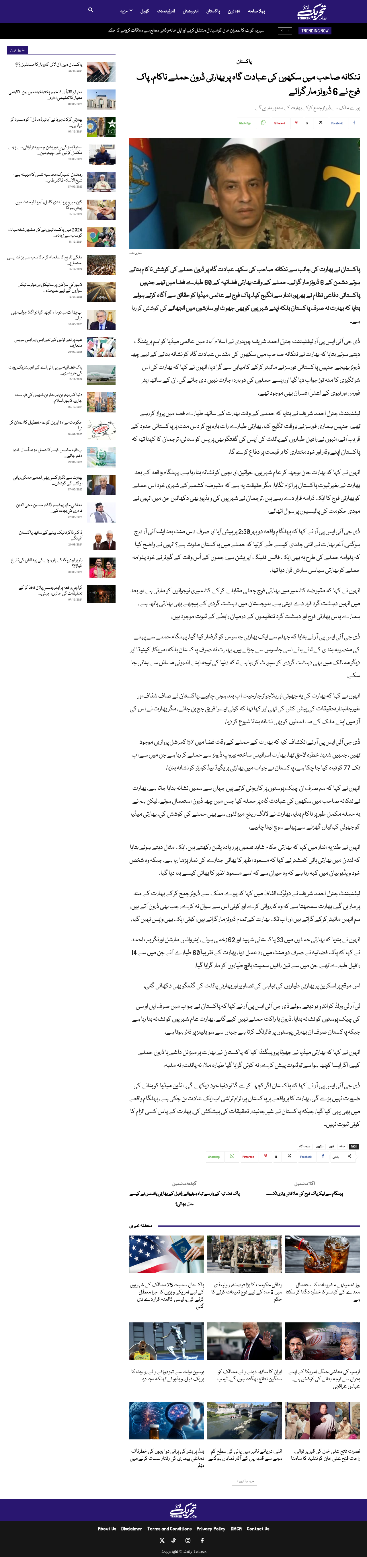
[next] (281, 30)
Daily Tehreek (195, 1551)
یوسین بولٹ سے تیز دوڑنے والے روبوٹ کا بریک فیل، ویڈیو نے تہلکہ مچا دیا (167, 1375)
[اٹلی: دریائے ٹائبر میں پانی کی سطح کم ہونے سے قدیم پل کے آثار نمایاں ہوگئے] (244, 1421)
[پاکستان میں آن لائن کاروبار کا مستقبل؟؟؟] (101, 72)
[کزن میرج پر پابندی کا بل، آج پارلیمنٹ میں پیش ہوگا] (101, 210)
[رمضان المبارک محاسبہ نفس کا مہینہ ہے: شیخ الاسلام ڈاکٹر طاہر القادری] (101, 182)
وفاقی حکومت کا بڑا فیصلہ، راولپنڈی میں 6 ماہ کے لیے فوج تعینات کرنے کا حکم (246, 1292)
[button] (91, 11)
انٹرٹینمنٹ (352, 1445)
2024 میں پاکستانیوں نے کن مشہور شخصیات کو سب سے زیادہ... (45, 233)
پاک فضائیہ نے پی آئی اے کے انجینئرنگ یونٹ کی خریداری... (45, 370)
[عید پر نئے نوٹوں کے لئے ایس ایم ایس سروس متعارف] (101, 347)
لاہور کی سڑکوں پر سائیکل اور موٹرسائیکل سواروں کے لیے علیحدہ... (50, 288)
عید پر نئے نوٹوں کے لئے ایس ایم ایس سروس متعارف (48, 343)
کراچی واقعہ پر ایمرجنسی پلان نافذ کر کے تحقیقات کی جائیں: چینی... (50, 590)
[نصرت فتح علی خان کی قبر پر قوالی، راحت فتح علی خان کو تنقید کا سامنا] (322, 1421)
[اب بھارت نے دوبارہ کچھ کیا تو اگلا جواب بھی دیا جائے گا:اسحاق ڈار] (101, 320)
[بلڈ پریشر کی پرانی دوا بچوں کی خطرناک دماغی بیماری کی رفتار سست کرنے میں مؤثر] (166, 1421)
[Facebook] (202, 1542)
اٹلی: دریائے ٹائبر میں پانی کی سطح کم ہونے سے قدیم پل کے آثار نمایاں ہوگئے (245, 1455)
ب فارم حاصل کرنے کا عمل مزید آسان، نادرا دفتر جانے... (47, 453)
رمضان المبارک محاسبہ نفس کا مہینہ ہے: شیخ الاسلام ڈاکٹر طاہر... (47, 178)
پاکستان (244, 62)
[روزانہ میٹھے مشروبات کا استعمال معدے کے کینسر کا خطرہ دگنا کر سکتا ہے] (322, 1254)
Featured (351, 1279)
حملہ (342, 1147)
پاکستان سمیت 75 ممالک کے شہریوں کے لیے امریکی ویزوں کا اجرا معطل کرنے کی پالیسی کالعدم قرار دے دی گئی (167, 1296)
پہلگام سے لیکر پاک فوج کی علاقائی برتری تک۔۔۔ (304, 1193)
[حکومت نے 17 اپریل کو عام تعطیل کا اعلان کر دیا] (101, 430)
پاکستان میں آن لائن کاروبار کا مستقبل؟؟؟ (48, 64)
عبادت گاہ (305, 1147)
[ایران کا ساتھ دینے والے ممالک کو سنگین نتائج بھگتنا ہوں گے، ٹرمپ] (244, 1341)
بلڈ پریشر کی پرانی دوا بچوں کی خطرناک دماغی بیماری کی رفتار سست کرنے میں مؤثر (167, 1458)
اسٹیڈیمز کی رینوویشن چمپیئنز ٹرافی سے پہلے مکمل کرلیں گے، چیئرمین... (45, 150)
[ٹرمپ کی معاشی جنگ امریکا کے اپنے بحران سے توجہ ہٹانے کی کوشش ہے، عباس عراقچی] (322, 1341)
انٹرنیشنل (196, 1279)
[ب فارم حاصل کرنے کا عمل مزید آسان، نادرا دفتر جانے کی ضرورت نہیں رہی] (101, 457)
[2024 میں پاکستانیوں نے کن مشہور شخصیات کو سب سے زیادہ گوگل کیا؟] (101, 237)
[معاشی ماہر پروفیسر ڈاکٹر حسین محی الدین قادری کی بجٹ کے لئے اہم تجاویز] (101, 512)
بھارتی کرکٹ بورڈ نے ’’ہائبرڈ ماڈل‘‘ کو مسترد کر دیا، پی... (46, 122)
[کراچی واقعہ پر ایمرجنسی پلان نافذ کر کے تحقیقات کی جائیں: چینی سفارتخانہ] (101, 594)
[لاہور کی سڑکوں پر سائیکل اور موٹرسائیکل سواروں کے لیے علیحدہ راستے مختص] (101, 292)
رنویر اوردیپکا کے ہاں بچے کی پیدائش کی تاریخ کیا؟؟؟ (46, 563)
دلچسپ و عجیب (193, 1366)
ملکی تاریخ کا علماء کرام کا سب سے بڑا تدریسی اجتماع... (44, 260)
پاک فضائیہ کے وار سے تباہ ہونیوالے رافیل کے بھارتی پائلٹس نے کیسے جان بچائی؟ (185, 1199)
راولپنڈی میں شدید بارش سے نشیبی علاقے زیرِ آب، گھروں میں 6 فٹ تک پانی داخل (199, 30)
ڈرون (331, 1147)
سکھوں (319, 1147)
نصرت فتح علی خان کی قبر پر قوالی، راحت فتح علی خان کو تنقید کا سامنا (325, 1455)
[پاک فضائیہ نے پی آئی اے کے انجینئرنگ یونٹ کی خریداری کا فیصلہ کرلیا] (101, 375)
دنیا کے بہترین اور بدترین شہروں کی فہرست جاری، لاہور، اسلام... (48, 398)
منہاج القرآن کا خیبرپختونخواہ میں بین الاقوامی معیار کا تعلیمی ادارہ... (45, 95)
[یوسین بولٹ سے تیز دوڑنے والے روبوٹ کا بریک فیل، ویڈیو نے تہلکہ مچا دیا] (166, 1341)
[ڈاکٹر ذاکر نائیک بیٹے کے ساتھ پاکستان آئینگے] (104, 540)
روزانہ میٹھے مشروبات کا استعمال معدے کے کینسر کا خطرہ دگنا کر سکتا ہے (323, 1292)
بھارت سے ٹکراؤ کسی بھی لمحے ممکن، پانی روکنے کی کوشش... (47, 480)
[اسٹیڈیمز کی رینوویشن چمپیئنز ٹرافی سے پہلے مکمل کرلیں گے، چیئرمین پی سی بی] (102, 155)
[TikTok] (173, 1542)
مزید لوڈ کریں (246, 1481)
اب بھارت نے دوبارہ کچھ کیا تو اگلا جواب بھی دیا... (46, 315)
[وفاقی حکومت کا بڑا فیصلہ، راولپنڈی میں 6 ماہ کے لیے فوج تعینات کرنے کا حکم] (244, 1254)
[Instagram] (188, 1542)
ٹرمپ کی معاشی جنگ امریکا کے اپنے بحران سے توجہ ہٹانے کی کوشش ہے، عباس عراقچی (324, 1379)
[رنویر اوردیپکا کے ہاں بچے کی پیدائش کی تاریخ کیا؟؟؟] (102, 568)
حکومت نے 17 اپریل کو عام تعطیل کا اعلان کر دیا (46, 425)
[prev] (288, 30)
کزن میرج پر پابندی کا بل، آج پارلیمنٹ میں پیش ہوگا (48, 205)
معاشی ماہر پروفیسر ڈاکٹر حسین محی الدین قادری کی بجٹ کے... (49, 508)
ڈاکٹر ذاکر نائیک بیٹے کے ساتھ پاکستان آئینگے (50, 535)
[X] (162, 1542)
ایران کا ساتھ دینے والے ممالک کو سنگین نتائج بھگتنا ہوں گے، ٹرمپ (249, 1375)
